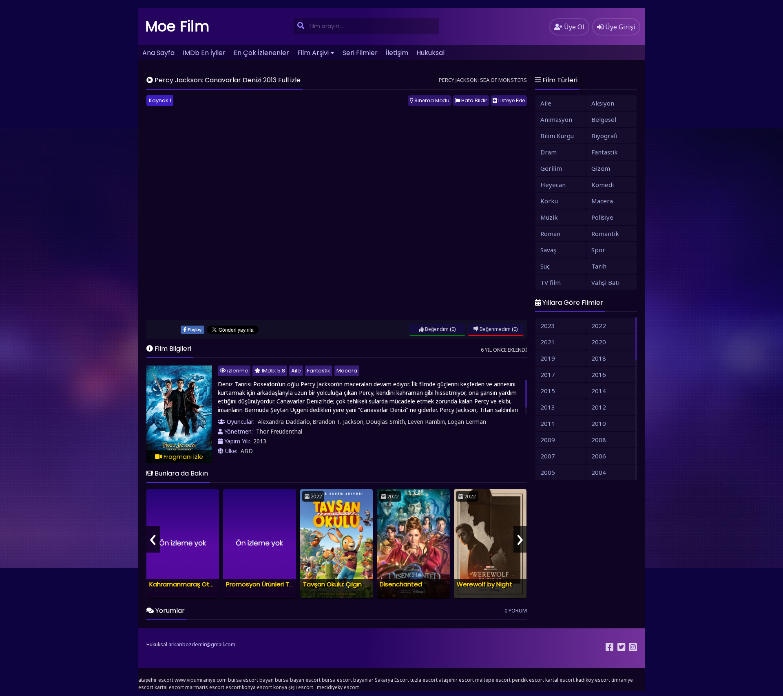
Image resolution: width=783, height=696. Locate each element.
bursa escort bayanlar (348, 679)
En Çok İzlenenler (261, 52)
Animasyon (556, 119)
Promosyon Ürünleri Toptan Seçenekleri (285, 584)
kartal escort (560, 679)
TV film (550, 282)
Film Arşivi (313, 52)
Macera (346, 370)
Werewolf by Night (484, 584)
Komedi (602, 185)
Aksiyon (602, 103)
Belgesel (603, 119)
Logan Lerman (466, 421)
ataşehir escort (155, 679)
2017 (547, 374)
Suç (545, 266)
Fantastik (318, 370)
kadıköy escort (593, 679)
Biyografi (604, 136)
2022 (598, 326)
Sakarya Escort (392, 679)
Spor (598, 250)
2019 (547, 358)
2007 (547, 456)
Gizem (600, 168)
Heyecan (553, 185)
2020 (598, 342)
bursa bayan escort (298, 679)
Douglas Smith (385, 421)
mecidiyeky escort (338, 687)
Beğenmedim (494, 329)
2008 (598, 440)
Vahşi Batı (605, 282)
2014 (598, 391)
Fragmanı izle (182, 456)
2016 (598, 374)
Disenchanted (401, 584)
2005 (547, 472)
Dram (548, 152)
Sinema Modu (431, 100)
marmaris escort (204, 687)
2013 (259, 441)
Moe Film (177, 26)
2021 (547, 342)
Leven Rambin (426, 421)
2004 (598, 472)
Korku (549, 201)
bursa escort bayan (251, 679)
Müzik (549, 217)
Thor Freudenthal (279, 431)
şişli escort (300, 687)
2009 (547, 440)
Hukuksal (430, 52)
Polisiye (602, 217)
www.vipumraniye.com (201, 679)
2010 (598, 423)
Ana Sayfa (158, 52)
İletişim (397, 52)
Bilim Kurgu (557, 136)
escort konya (241, 687)
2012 (598, 407)
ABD (247, 451)
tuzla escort (424, 679)
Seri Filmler (360, 52)
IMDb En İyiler (204, 52)
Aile (296, 370)
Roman (550, 233)
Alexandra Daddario (284, 421)
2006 (598, 456)
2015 (547, 391)
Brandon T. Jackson (337, 421)
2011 (547, 423)
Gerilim (551, 168)
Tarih (598, 266)
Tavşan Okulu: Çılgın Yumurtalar (350, 584)
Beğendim (436, 329)
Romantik (605, 233)
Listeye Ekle (511, 100)
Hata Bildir (473, 100)
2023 (547, 326)
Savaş (548, 250)
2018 (598, 358)
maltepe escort (493, 679)
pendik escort (528, 679)
